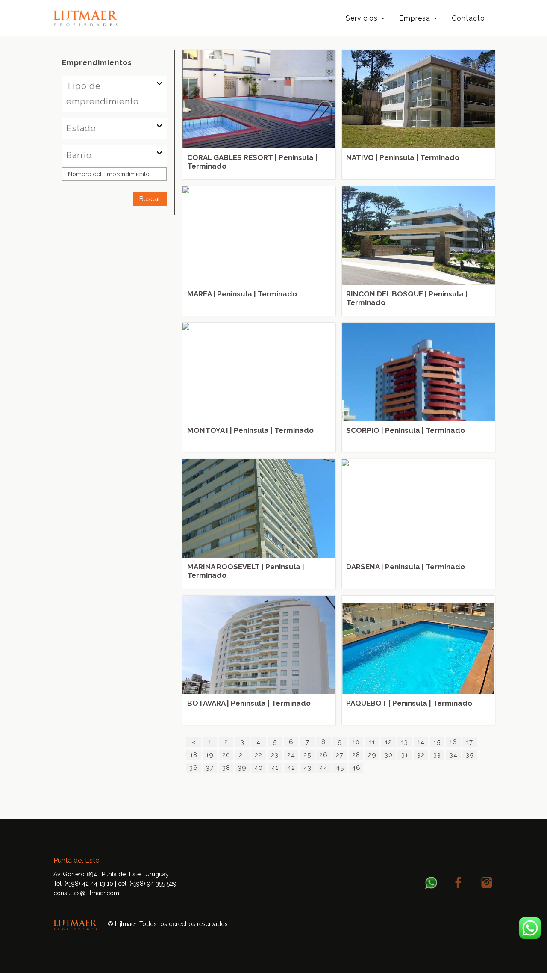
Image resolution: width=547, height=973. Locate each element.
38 (226, 768)
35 (469, 755)
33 (437, 755)
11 (372, 742)
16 (453, 742)
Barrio (79, 155)
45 (340, 768)
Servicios (362, 18)
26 (323, 755)
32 (421, 755)
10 (356, 742)
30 (389, 755)
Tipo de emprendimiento (102, 93)
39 (242, 768)
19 (210, 755)
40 (258, 768)
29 (372, 755)
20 (226, 755)
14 (421, 742)
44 (323, 768)
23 (275, 755)
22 (258, 755)
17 (469, 742)
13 (404, 742)
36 (193, 768)
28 (356, 755)
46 (356, 768)
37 (210, 768)
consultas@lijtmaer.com (86, 893)
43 (307, 768)
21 (242, 755)
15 (437, 742)
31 (404, 755)
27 (340, 755)
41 (275, 768)
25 (307, 755)
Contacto (468, 18)
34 (454, 755)
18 (193, 755)
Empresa (414, 18)
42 (291, 768)
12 (388, 742)
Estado (81, 128)
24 (291, 755)
